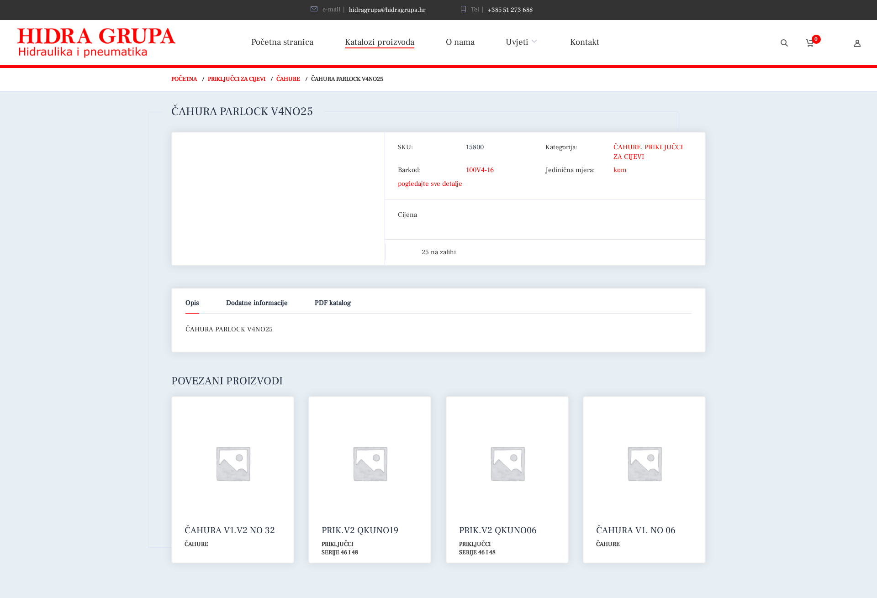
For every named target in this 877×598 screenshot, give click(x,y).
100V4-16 (480, 170)
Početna (184, 79)
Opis (192, 303)
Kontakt (584, 42)
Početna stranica (282, 42)
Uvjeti (517, 42)
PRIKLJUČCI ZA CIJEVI (236, 79)
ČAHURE (288, 79)
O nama (460, 42)
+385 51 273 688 (510, 10)
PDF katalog (333, 303)
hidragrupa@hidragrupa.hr (387, 10)
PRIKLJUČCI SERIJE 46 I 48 (340, 548)
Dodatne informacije (257, 303)
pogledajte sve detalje (430, 183)
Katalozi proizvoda (379, 42)
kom (620, 170)
